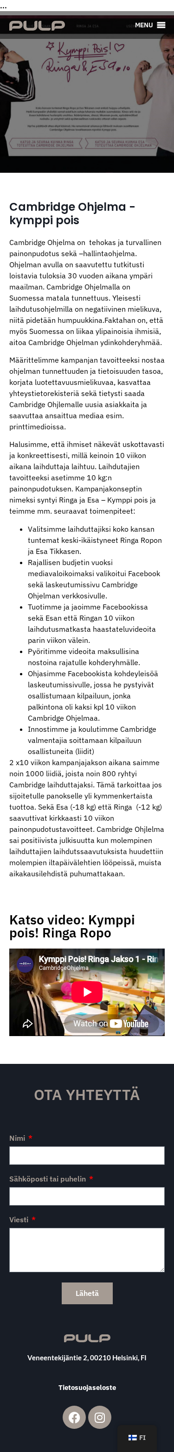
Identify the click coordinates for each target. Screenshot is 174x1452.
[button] (144, 25)
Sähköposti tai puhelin (48, 1179)
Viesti (19, 1220)
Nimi (18, 1138)
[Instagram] (99, 1417)
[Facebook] (74, 1417)
